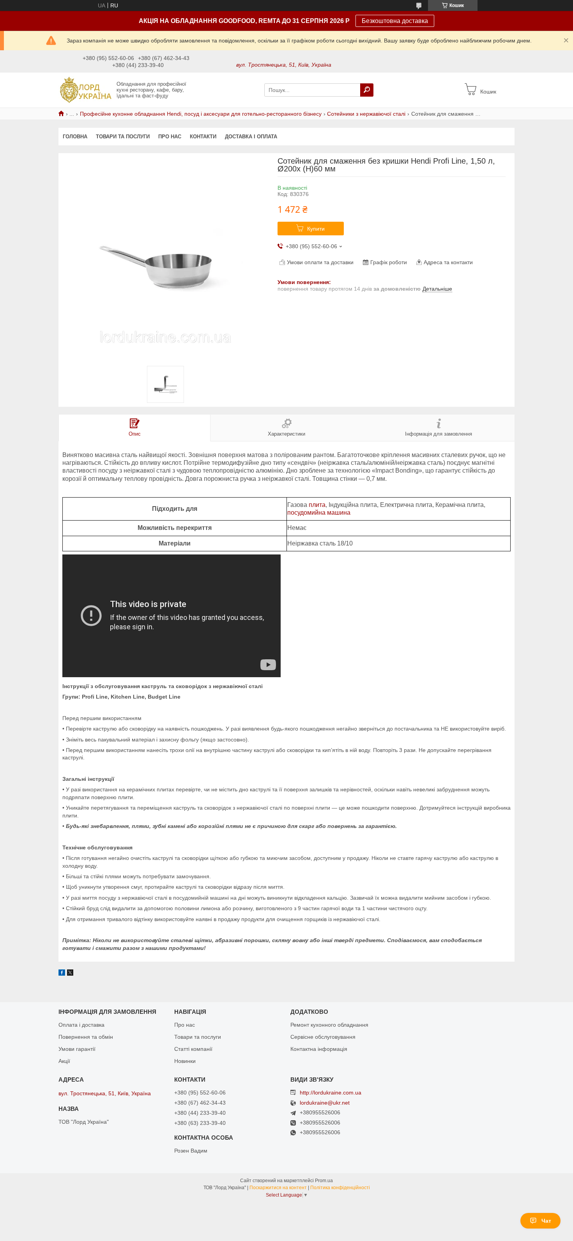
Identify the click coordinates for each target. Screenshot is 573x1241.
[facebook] (61, 974)
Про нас (169, 136)
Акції (64, 1061)
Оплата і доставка (81, 1025)
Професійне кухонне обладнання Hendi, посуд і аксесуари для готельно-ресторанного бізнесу (201, 114)
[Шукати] (366, 90)
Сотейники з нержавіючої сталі (366, 114)
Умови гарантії (77, 1049)
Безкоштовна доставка (395, 21)
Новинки (185, 1061)
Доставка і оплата (251, 136)
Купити (316, 229)
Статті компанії (193, 1049)
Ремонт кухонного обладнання (329, 1025)
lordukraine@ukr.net (325, 1103)
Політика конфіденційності (340, 1187)
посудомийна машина (318, 512)
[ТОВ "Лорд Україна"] (85, 89)
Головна (75, 136)
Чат (546, 1221)
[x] (70, 974)
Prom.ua (324, 1180)
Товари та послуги (123, 136)
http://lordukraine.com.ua (330, 1092)
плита (317, 504)
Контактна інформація (318, 1049)
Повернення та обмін (85, 1037)
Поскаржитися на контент (278, 1187)
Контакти (203, 136)
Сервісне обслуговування (322, 1037)
